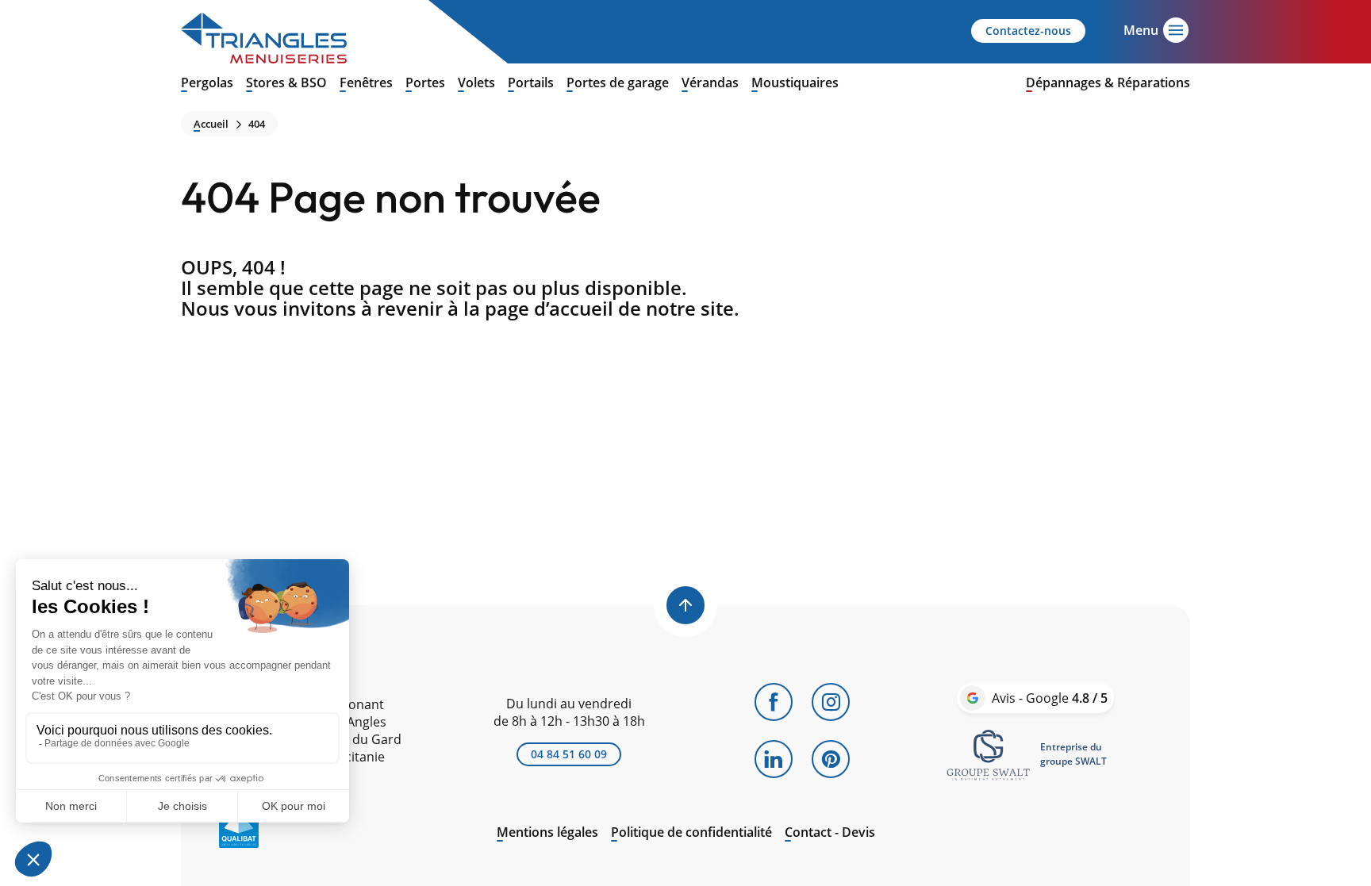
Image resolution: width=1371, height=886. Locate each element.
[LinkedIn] (774, 759)
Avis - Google (1050, 698)
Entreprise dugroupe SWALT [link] (1073, 754)
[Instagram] (831, 702)
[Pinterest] (831, 759)
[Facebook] (774, 702)
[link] (989, 754)
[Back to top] (685, 605)
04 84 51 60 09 (569, 753)
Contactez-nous (1028, 30)
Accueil (211, 124)
